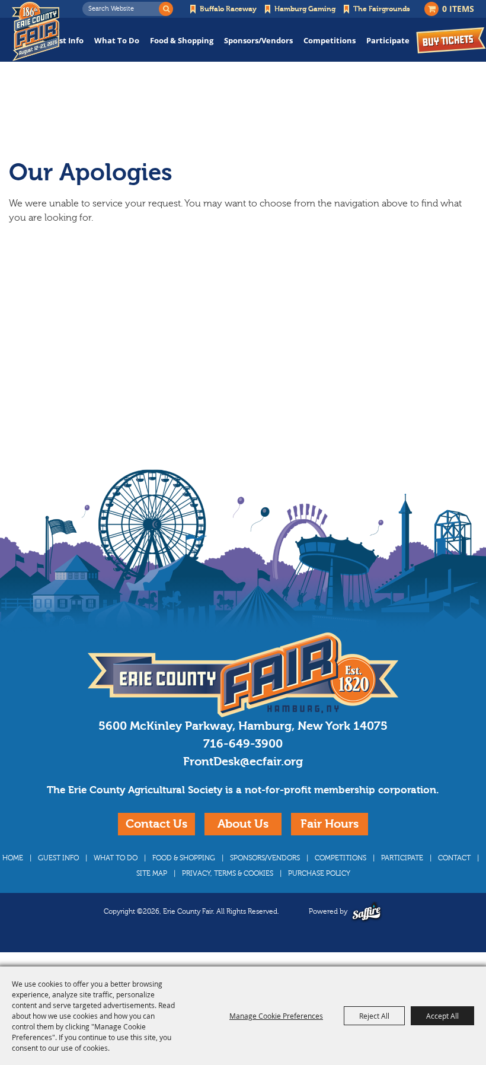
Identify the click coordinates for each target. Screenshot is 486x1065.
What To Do (116, 40)
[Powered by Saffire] (366, 912)
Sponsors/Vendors (258, 40)
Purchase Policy (319, 873)
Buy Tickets (451, 40)
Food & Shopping (181, 40)
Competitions (329, 40)
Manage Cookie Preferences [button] (276, 1016)
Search (166, 9)
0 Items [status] (458, 8)
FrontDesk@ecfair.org (243, 761)
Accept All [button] (442, 1016)
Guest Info (64, 40)
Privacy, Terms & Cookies (227, 873)
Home (12, 858)
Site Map (151, 873)
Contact (454, 858)
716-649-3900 (243, 744)
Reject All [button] (374, 1016)
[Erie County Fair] (35, 31)
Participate (388, 40)
